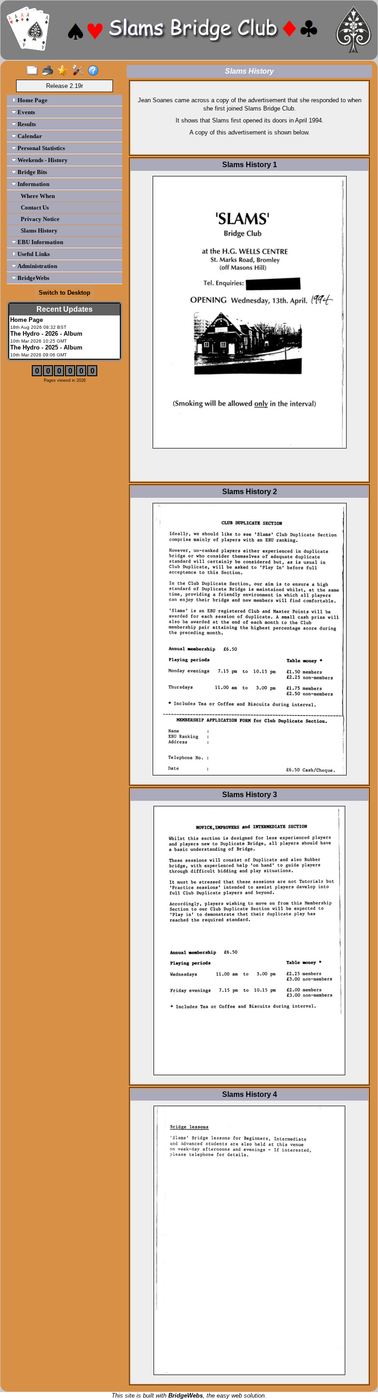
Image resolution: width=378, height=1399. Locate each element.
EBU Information (39, 242)
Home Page (31, 100)
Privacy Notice (40, 219)
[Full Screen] (34, 71)
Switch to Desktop (64, 292)
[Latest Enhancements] (64, 71)
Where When (38, 195)
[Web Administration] (80, 71)
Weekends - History (42, 160)
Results (26, 124)
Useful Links (33, 254)
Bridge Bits (31, 172)
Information (32, 184)
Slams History (39, 230)
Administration (36, 265)
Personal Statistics (40, 148)
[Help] (95, 71)
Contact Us (35, 207)
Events (25, 112)
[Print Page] (49, 71)
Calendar (29, 136)
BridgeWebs (32, 277)
